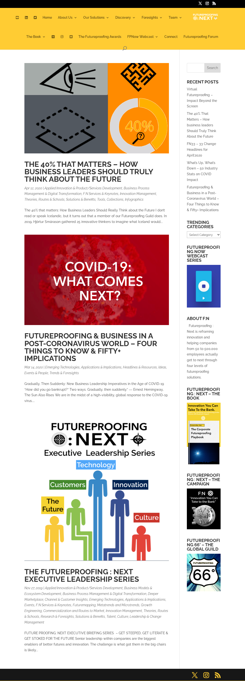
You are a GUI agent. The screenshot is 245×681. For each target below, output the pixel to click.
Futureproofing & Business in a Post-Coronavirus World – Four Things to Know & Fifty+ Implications (90, 347)
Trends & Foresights (64, 373)
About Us (65, 17)
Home (47, 17)
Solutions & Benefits (81, 199)
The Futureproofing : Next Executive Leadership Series (81, 575)
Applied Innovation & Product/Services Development (83, 188)
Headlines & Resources (140, 367)
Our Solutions (94, 17)
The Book (33, 37)
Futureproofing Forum (201, 37)
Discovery (123, 17)
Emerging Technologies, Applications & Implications (83, 367)
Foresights (150, 17)
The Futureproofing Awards (99, 37)
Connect (171, 37)
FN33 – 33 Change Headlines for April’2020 (201, 149)
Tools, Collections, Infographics (120, 199)
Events (29, 605)
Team (173, 17)
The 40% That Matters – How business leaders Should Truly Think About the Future (88, 171)
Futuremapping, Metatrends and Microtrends (106, 605)
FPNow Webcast (140, 37)
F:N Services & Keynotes (100, 194)
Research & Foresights (57, 616)
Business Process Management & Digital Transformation (104, 594)
